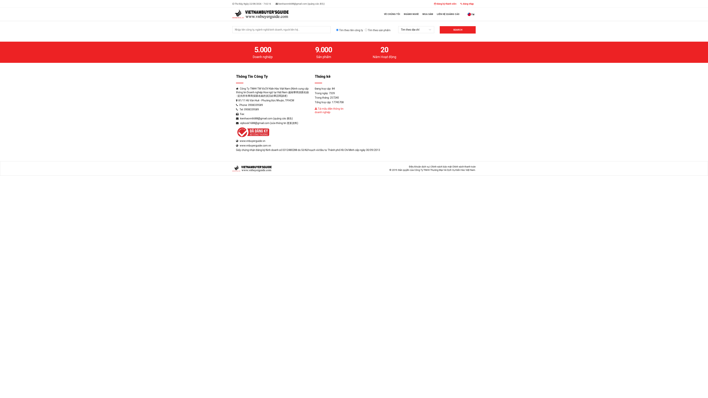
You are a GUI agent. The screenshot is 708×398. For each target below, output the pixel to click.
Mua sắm (427, 14)
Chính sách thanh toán (464, 166)
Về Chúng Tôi (392, 14)
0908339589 (255, 105)
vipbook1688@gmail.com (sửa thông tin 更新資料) (269, 123)
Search (457, 30)
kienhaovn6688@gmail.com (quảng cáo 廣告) (301, 4)
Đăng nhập (468, 4)
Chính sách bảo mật (441, 166)
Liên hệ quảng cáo (448, 14)
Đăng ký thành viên (446, 4)
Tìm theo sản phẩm (379, 30)
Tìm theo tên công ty (351, 30)
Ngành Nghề (411, 14)
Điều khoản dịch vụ (419, 166)
